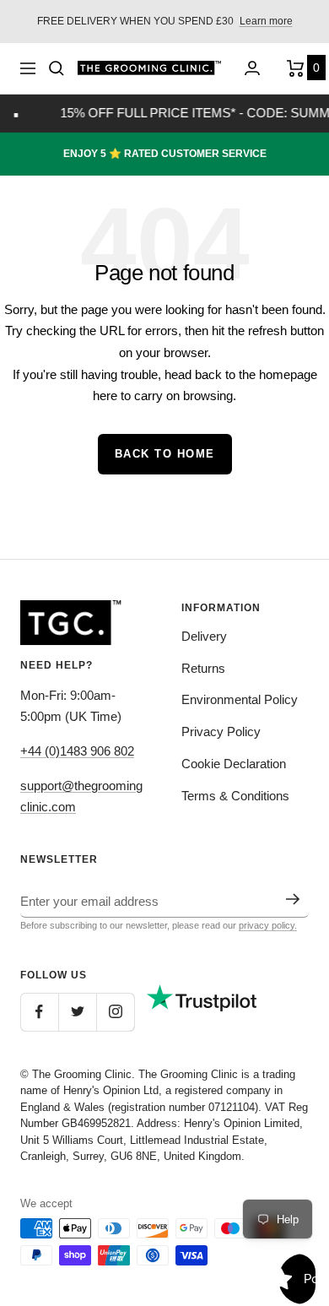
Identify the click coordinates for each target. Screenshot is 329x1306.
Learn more (266, 21)
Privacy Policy (221, 731)
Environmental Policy (239, 699)
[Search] (56, 68)
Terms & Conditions (235, 795)
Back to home (165, 453)
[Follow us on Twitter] (77, 1012)
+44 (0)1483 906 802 (77, 751)
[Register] (293, 899)
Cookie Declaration (233, 763)
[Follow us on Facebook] (39, 1012)
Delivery (204, 636)
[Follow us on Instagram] (115, 1012)
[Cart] (298, 68)
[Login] (252, 68)
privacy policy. (268, 925)
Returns (203, 668)
